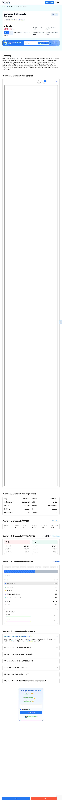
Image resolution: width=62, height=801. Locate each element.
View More (56, 521)
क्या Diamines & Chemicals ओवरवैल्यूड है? (16, 667)
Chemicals (14, 20)
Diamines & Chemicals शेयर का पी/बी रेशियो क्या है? (18, 661)
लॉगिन (12, 641)
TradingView (41, 83)
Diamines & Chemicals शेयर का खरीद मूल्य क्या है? (18, 636)
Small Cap (21, 20)
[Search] (56, 2)
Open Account (43, 43)
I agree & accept (54, 43)
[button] (53, 14)
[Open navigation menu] (58, 2)
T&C (52, 44)
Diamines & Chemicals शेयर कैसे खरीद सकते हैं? (17, 648)
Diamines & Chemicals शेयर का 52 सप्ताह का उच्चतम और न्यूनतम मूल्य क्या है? (25, 681)
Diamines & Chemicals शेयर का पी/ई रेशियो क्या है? (18, 654)
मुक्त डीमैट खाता (30, 641)
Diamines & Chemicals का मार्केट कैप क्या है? (16, 674)
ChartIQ (40, 81)
